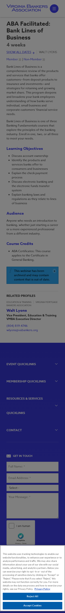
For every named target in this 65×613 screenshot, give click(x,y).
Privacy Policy (42, 589)
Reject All (32, 596)
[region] (32, 578)
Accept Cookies (32, 605)
